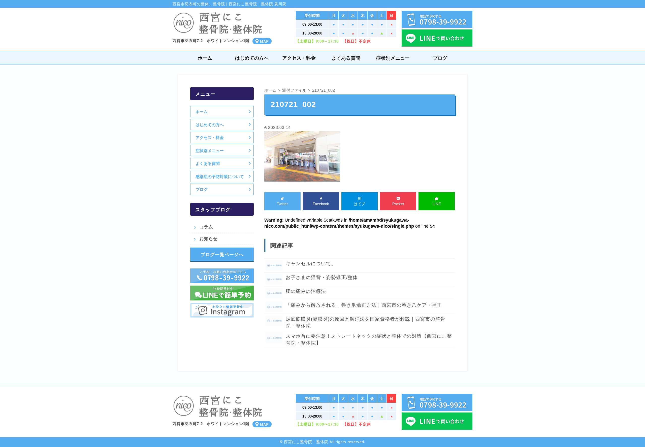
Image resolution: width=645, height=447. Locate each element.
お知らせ (208, 238)
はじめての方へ (252, 58)
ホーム (205, 58)
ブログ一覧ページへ (222, 254)
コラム (206, 226)
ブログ (440, 58)
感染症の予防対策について (220, 176)
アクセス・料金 (299, 58)
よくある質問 (346, 58)
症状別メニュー (393, 58)
